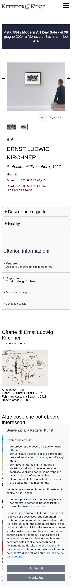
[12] (68, 78)
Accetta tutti (36, 577)
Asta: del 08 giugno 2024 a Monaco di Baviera (36, 34)
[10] (3, 78)
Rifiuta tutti (36, 568)
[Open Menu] (66, 6)
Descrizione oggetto (27, 211)
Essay (14, 223)
